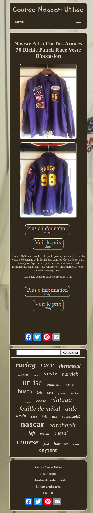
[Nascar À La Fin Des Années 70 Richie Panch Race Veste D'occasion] (48, 102)
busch (25, 391)
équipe (74, 393)
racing (26, 364)
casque (28, 402)
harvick (70, 374)
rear (76, 444)
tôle (39, 392)
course (28, 441)
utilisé (32, 382)
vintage (61, 399)
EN (45, 493)
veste (50, 373)
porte (36, 375)
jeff (31, 433)
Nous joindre (48, 473)
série (23, 374)
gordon (62, 393)
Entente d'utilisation (48, 486)
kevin (21, 415)
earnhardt (62, 425)
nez (54, 416)
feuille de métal (39, 408)
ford (46, 444)
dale (71, 408)
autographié (71, 416)
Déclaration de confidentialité (48, 480)
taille (70, 385)
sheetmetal (70, 366)
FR (51, 493)
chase (41, 401)
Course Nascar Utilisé (48, 467)
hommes (61, 443)
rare (34, 416)
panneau (54, 384)
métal (61, 433)
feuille (45, 434)
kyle (44, 416)
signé (50, 392)
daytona (48, 450)
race (47, 364)
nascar (33, 424)
